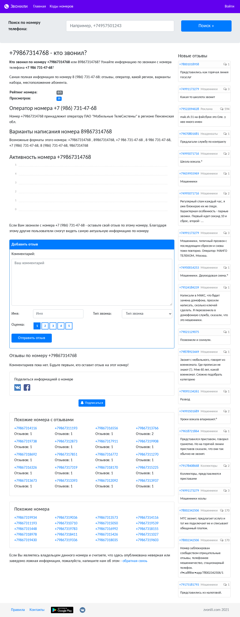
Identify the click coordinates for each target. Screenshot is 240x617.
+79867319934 (25, 518)
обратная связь (135, 561)
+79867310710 (66, 523)
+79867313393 (66, 481)
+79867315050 (106, 523)
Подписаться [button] (93, 403)
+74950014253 (189, 268)
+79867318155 (147, 529)
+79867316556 (106, 428)
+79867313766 (147, 428)
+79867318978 (25, 535)
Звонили (18, 6)
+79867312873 (66, 441)
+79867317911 (106, 441)
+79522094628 (189, 109)
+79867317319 (66, 468)
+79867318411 (66, 535)
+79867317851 (66, 454)
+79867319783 (66, 529)
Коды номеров (61, 6)
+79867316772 (106, 454)
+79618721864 (189, 431)
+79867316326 (25, 468)
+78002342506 (189, 510)
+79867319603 (147, 540)
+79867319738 (25, 441)
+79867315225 (147, 468)
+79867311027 (147, 535)
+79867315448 (25, 529)
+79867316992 (106, 529)
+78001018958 (189, 64)
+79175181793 (189, 585)
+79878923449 (189, 352)
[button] (206, 26)
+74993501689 (189, 411)
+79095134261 (189, 391)
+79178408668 (189, 466)
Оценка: (18, 325)
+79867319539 (147, 523)
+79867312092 (106, 481)
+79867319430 (25, 540)
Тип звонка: (102, 314)
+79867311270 (147, 454)
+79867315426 (106, 535)
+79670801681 (189, 134)
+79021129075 (189, 332)
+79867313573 (106, 518)
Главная (39, 6)
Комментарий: (23, 254)
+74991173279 (189, 89)
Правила (18, 610)
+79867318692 (25, 454)
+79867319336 (66, 540)
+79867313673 (25, 481)
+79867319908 (147, 441)
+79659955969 (189, 173)
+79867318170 (106, 468)
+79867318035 (106, 540)
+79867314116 (25, 428)
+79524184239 (189, 287)
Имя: (15, 314)
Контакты (37, 610)
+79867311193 (66, 428)
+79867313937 (147, 481)
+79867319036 (66, 518)
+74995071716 (189, 154)
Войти (229, 6)
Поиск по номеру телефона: (24, 26)
